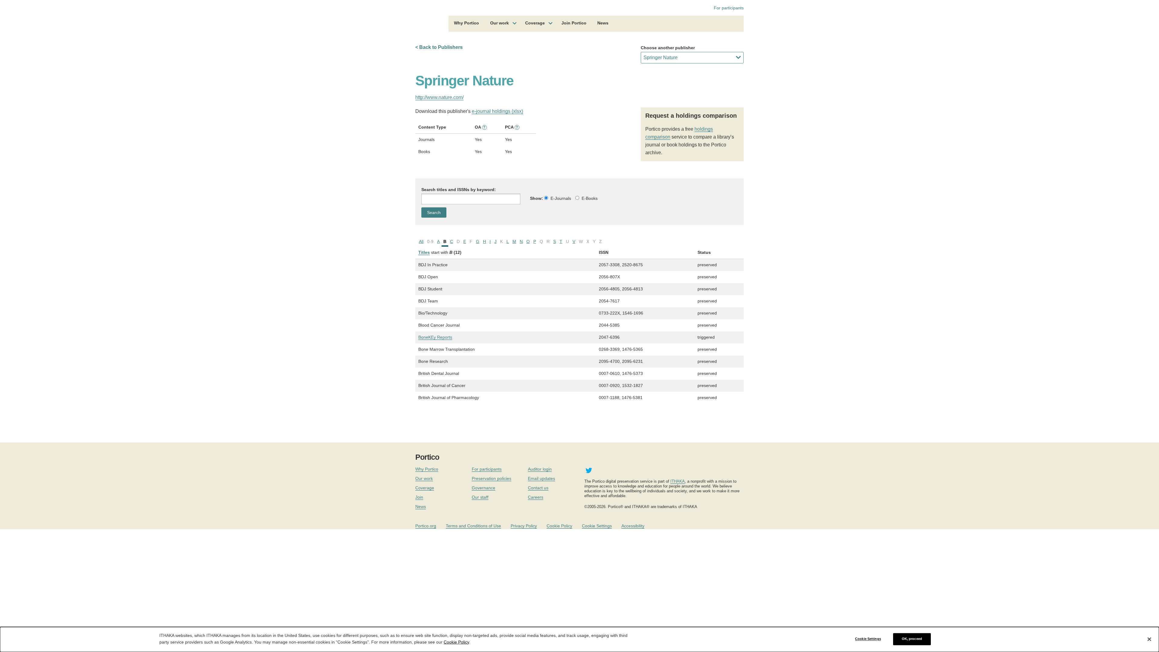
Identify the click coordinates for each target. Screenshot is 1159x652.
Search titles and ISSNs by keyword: (458, 189)
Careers (535, 497)
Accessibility (632, 525)
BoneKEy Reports (435, 337)
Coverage (535, 23)
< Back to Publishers (439, 47)
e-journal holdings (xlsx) (497, 111)
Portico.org (425, 525)
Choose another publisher (668, 47)
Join (419, 497)
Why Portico (466, 23)
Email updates (541, 478)
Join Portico (573, 23)
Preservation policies (491, 478)
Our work (499, 23)
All (421, 241)
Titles (424, 252)
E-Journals (561, 198)
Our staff (480, 497)
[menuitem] (466, 24)
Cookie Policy (559, 525)
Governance (483, 487)
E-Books (590, 198)
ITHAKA (677, 481)
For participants (729, 7)
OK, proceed (912, 639)
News (602, 23)
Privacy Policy (524, 525)
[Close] (1149, 639)
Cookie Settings (597, 525)
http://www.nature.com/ (439, 97)
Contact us (538, 487)
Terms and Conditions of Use (473, 525)
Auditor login (540, 469)
